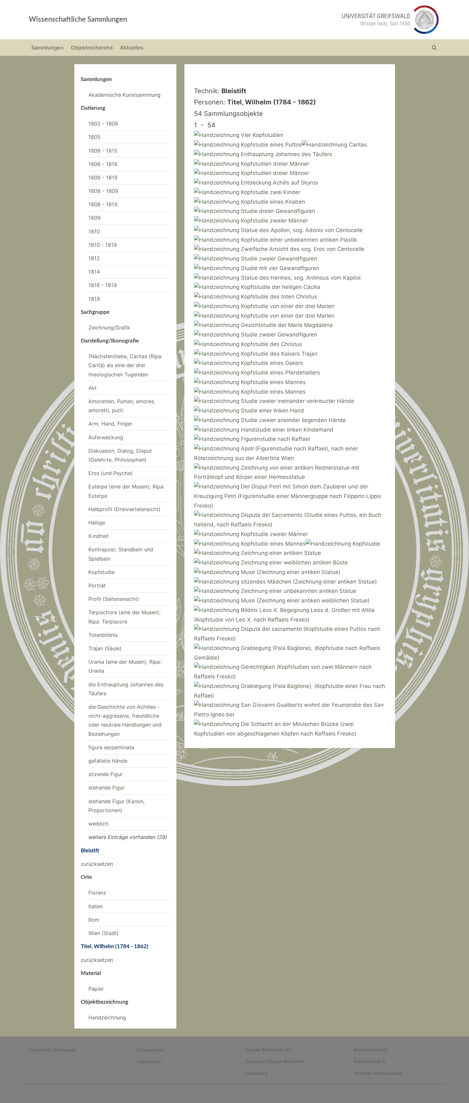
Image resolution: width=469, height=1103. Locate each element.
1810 (94, 231)
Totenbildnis (103, 635)
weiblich (98, 823)
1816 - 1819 (102, 285)
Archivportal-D (369, 1061)
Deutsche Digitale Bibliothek (275, 1061)
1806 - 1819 (102, 177)
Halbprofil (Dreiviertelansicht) (124, 509)
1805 (94, 137)
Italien (95, 906)
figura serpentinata (111, 747)
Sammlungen (47, 47)
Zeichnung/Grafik (109, 327)
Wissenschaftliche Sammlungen (78, 19)
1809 (94, 218)
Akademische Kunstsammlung (124, 95)
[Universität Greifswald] (325, 19)
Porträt (97, 585)
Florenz (97, 892)
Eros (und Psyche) (110, 473)
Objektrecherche (92, 47)
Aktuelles (132, 47)
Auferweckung (105, 437)
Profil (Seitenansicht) (113, 599)
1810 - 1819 (102, 245)
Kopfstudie (101, 572)
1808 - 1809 (103, 191)
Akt (92, 388)
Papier (96, 989)
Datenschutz (150, 1050)
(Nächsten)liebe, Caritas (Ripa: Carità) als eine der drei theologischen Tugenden (125, 365)
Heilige (96, 522)
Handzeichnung (107, 1017)
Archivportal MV (371, 1050)
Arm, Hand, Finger (110, 423)
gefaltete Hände (107, 761)
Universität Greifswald (52, 1050)
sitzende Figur (105, 774)
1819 (94, 299)
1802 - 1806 (103, 123)
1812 (94, 258)
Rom (93, 920)
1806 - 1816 (102, 164)
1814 (94, 271)
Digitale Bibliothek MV (268, 1050)
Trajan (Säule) (105, 648)
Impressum (149, 1061)
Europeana (256, 1073)
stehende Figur (106, 787)
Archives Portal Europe (378, 1073)
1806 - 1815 (102, 150)
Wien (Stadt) (103, 933)
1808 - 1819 (102, 204)
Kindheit (98, 536)
